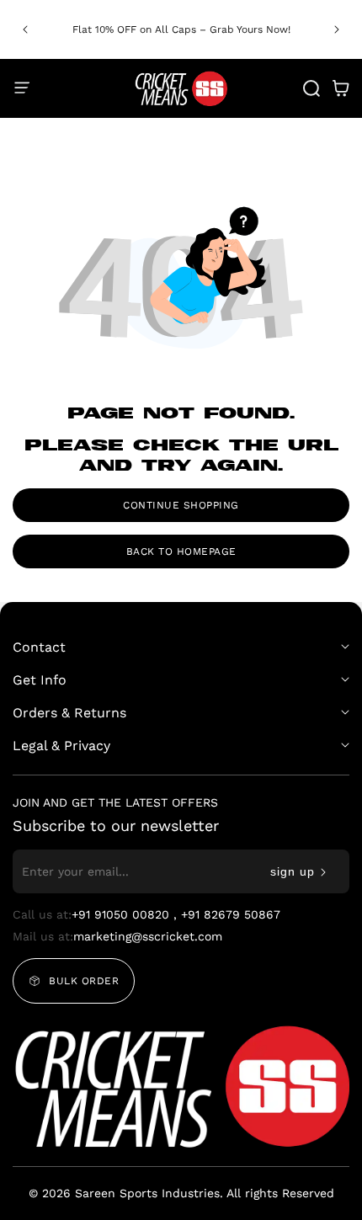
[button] (336, 29)
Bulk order (84, 981)
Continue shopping (181, 505)
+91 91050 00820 (122, 914)
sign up (292, 871)
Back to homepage (181, 551)
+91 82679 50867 (230, 914)
